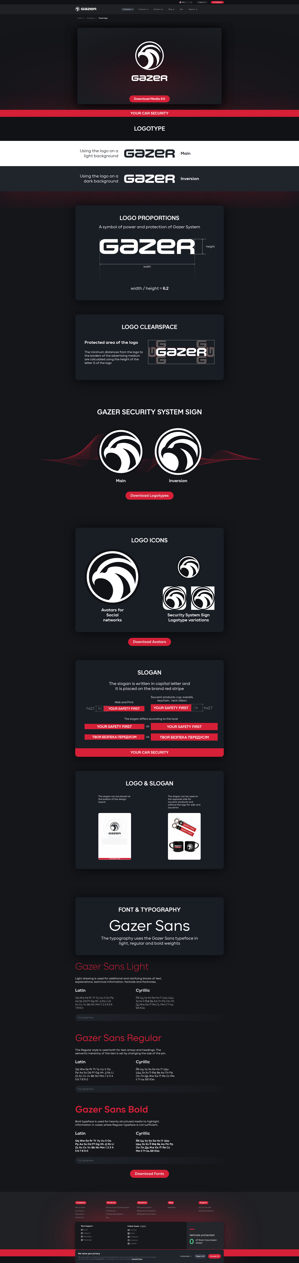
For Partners (217, 2)
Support (203, 1203)
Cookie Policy (137, 1259)
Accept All (214, 1256)
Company (80, 1203)
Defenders (172, 1207)
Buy (107, 1217)
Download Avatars (149, 642)
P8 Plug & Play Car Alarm (146, 1214)
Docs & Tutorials (205, 1207)
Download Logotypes (149, 495)
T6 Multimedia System (114, 1214)
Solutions (142, 1203)
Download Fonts (149, 1174)
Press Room (79, 1214)
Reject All (200, 1256)
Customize (185, 1256)
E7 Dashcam (111, 1211)
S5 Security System (144, 1207)
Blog (171, 1203)
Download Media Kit (149, 99)
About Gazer (80, 1207)
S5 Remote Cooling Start (146, 1211)
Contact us (79, 1217)
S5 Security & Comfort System (117, 1207)
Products (111, 1203)
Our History (79, 1211)
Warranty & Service (206, 1211)
